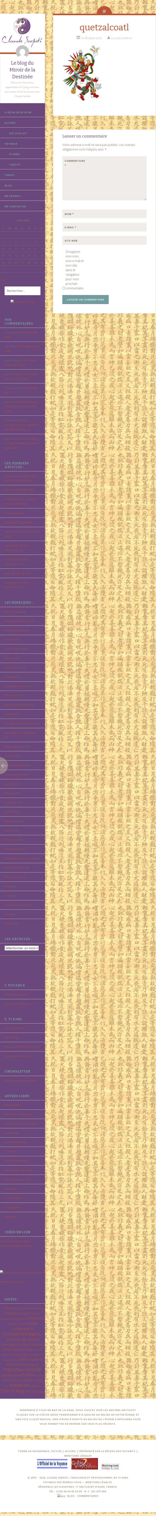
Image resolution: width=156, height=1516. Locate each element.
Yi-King (14, 154)
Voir (7, 914)
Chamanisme (12, 667)
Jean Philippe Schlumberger (20, 732)
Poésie (8, 830)
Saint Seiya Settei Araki (17, 1179)
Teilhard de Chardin (16, 905)
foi (41, 1334)
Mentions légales (78, 1455)
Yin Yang (31, 1391)
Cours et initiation (14, 1028)
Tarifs (9, 175)
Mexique (9, 793)
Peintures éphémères (17, 1160)
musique (23, 1364)
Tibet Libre (11, 1188)
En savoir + (13, 196)
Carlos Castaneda (14, 649)
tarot (40, 1380)
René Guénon (13, 877)
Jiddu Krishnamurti (15, 746)
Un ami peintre (13, 1198)
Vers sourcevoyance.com (14, 1241)
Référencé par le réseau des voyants (107, 1451)
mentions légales (99, 1482)
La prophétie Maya (15, 765)
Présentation (12, 849)
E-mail (70, 227)
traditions (20, 1385)
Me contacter (15, 206)
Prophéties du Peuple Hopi (20, 858)
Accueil (10, 122)
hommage (8, 1344)
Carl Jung (9, 639)
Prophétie (38, 1375)
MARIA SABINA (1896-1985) (19, 490)
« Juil (2, 279)
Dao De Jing (11, 1037)
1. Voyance (9, 1308)
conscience (15, 1333)
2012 (21, 1308)
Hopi (18, 1344)
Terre (7, 1385)
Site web (71, 240)
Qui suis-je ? (18, 133)
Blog (8, 185)
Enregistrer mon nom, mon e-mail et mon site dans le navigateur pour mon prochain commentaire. (75, 270)
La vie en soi (11, 1133)
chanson (36, 1318)
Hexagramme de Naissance (20, 723)
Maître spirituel (31, 1359)
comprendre (22, 1328)
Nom (69, 214)
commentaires (87, 1495)
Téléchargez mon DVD (17, 1056)
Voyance (11, 143)
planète (17, 1375)
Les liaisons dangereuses (19, 522)
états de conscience (16, 704)
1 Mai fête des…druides (18, 573)
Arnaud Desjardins (15, 630)
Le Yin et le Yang (14, 513)
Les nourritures (13, 774)
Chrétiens (10, 677)
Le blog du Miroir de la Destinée (22, 70)
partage (7, 1375)
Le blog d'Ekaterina (15, 1142)
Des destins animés (15, 686)
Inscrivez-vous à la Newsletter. (21, 1080)
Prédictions (11, 839)
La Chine (7, 1349)
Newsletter (11, 802)
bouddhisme (25, 1313)
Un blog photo (13, 1207)
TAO (34, 1380)
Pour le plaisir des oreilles (19, 1170)
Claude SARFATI (122, 38)
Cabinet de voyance (16, 994)
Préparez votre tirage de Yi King (22, 1046)
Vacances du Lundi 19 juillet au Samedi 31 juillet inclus (21, 406)
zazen (41, 1392)
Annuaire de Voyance (12, 1281)
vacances (35, 1386)
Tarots (15, 164)
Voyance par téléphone (18, 1003)
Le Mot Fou (11, 1151)
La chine (9, 756)
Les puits (10, 784)
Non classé (11, 812)
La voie (13, 1354)
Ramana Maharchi (15, 867)
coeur (32, 1323)
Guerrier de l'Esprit (22, 1339)
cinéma (21, 1324)
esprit (34, 1333)
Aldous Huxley (13, 611)
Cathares (10, 658)
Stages (8, 886)
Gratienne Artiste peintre (19, 1114)
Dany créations (13, 1105)
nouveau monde (22, 1369)
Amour (29, 1308)
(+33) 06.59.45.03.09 (18, 112)
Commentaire (73, 163)
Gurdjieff (10, 714)
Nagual (34, 1364)
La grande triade (23, 1349)
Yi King (8, 923)
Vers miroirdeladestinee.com (16, 1245)
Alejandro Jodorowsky (17, 621)
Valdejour (10, 1216)
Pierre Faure (12, 821)
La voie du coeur (29, 1354)
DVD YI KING (11, 695)
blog (71, 1495)
